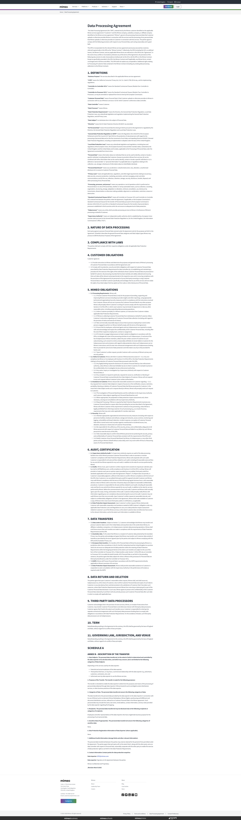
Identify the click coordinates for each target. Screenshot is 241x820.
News (123, 789)
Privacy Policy (126, 814)
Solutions (105, 7)
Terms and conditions (140, 814)
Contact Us (68, 801)
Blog (123, 784)
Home (61, 12)
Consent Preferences (173, 814)
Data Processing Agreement (156, 814)
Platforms (85, 7)
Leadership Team (95, 786)
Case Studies (125, 786)
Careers (93, 789)
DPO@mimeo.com (103, 756)
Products (95, 7)
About (122, 7)
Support (114, 7)
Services (74, 7)
